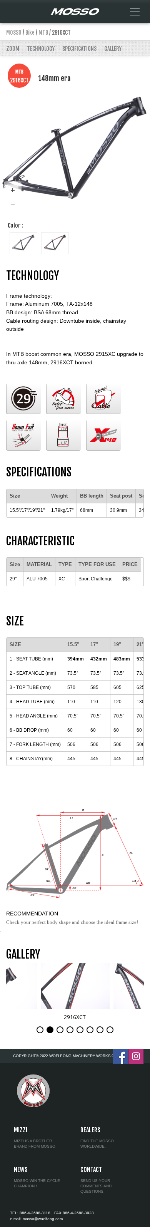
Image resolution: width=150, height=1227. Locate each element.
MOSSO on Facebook (120, 1056)
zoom (12, 48)
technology (41, 48)
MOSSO (14, 32)
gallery (113, 48)
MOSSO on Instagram (135, 1056)
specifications (79, 48)
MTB (43, 32)
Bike (30, 32)
